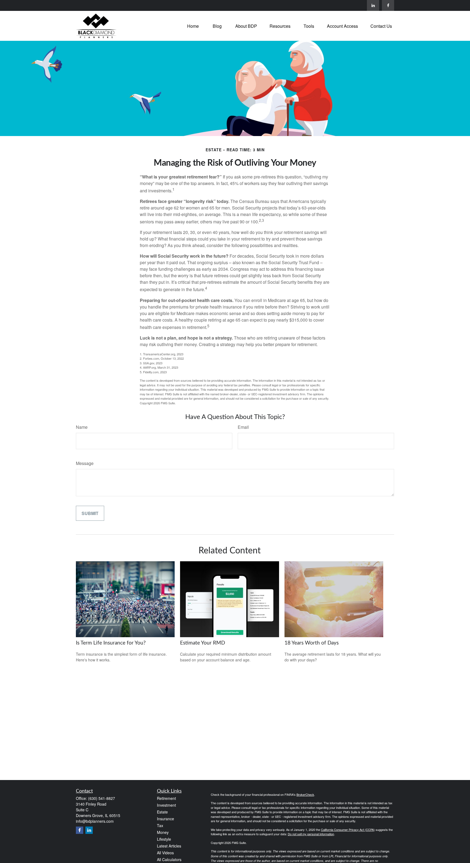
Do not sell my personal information (311, 834)
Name (82, 427)
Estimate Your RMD (202, 643)
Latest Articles (169, 846)
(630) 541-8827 (101, 798)
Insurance (165, 818)
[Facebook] (388, 5)
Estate (162, 812)
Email (243, 427)
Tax (160, 825)
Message (85, 463)
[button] (193, 25)
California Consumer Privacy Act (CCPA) (348, 829)
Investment (166, 805)
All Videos (165, 852)
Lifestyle (164, 839)
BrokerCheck (305, 794)
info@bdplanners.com (95, 821)
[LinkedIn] (373, 5)
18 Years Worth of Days (312, 643)
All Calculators (169, 859)
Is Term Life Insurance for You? (111, 643)
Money (163, 832)
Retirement (166, 798)
